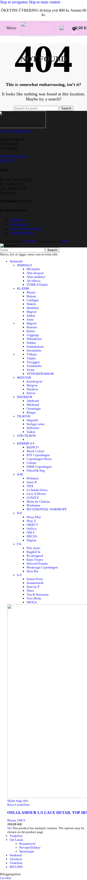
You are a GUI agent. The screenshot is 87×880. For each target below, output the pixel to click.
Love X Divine (36, 494)
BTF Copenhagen (38, 455)
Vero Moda (34, 598)
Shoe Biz (32, 571)
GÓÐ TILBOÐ (26, 435)
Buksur (31, 296)
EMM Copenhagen (39, 466)
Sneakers (32, 389)
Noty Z (31, 521)
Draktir (31, 304)
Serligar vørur (35, 424)
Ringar (31, 412)
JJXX (30, 486)
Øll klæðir (33, 269)
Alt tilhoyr (33, 281)
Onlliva (31, 528)
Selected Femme (37, 563)
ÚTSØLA (37, 284)
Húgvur (31, 312)
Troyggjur (33, 362)
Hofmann (33, 478)
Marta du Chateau (38, 501)
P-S (19, 544)
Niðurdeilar (34, 339)
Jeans (30, 319)
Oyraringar (34, 408)
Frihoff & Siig (36, 470)
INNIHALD (24, 265)
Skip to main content (44, 2)
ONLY (31, 532)
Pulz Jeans (33, 548)
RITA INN (16, 867)
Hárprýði (32, 420)
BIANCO (32, 447)
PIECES (32, 536)
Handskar (33, 308)
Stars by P (33, 587)
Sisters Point (35, 579)
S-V (19, 575)
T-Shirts (32, 354)
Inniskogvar (34, 381)
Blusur (31, 292)
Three (30, 590)
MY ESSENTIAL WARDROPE (47, 509)
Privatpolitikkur (21, 233)
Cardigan (33, 300)
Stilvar (31, 393)
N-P (19, 513)
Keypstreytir (19, 224)
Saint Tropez (35, 559)
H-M (20, 474)
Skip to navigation (14, 2)
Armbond (33, 401)
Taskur (31, 432)
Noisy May (34, 517)
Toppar (31, 358)
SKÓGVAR (24, 377)
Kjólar (31, 331)
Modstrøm (33, 505)
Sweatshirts (34, 350)
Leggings (33, 335)
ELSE (65, 241)
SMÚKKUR (24, 397)
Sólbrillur (33, 428)
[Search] (61, 28)
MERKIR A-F (26, 443)
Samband (17, 220)
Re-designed (35, 556)
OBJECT (32, 525)
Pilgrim (31, 540)
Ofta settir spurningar (26, 229)
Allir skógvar (35, 273)
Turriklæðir (34, 366)
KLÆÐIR (23, 288)
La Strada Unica (37, 490)
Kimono (32, 327)
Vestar (31, 370)
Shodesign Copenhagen (42, 567)
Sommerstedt (35, 583)
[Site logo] (37, 35)
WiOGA (32, 602)
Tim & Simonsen (38, 594)
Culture (31, 463)
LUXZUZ (33, 497)
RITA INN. (30, 241)
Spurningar (26, 851)
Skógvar (32, 385)
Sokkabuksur (35, 346)
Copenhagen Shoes (39, 459)
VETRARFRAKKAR (40, 373)
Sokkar (31, 342)
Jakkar (31, 315)
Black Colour (35, 451)
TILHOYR (23, 416)
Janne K (32, 482)
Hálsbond (33, 404)
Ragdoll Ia (33, 552)
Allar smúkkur (36, 277)
